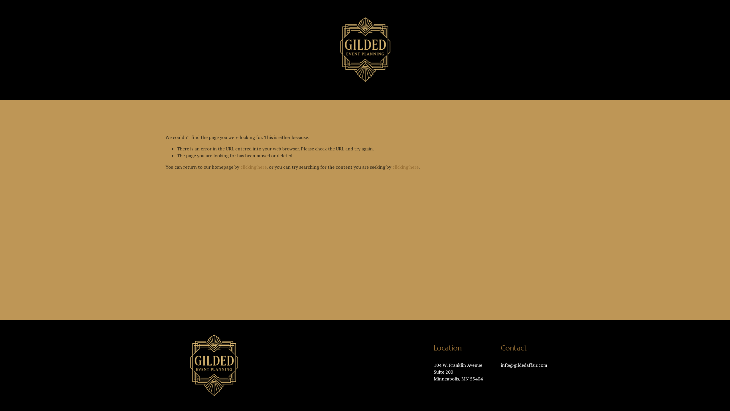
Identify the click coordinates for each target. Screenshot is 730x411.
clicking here (253, 167)
